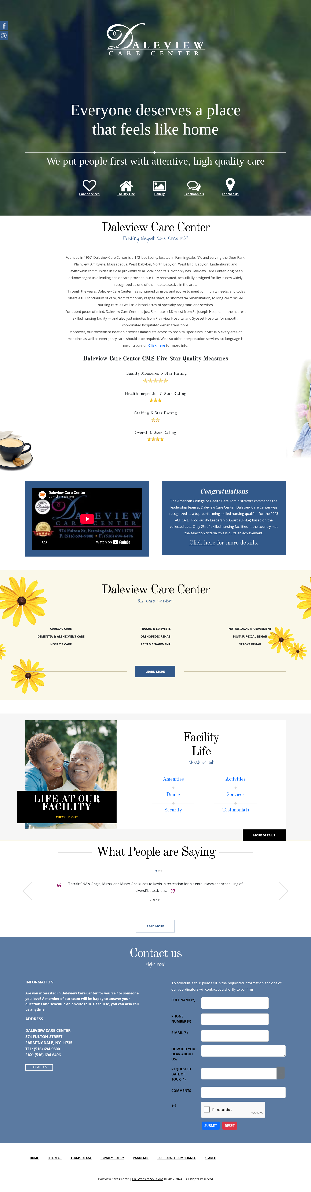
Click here (156, 345)
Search (210, 1158)
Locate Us (39, 1067)
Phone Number (181, 1019)
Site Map (55, 1158)
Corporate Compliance (176, 1158)
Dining (173, 794)
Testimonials (235, 810)
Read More (155, 926)
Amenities (173, 779)
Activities (235, 779)
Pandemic (141, 1158)
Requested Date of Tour (181, 1074)
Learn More (155, 672)
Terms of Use (81, 1158)
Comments (181, 1090)
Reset (230, 1125)
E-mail (179, 1032)
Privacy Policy (112, 1158)
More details (264, 835)
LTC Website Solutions (147, 1179)
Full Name (183, 1000)
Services (236, 794)
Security (173, 810)
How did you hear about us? (183, 1054)
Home (34, 1158)
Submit (210, 1125)
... (280, 1073)
